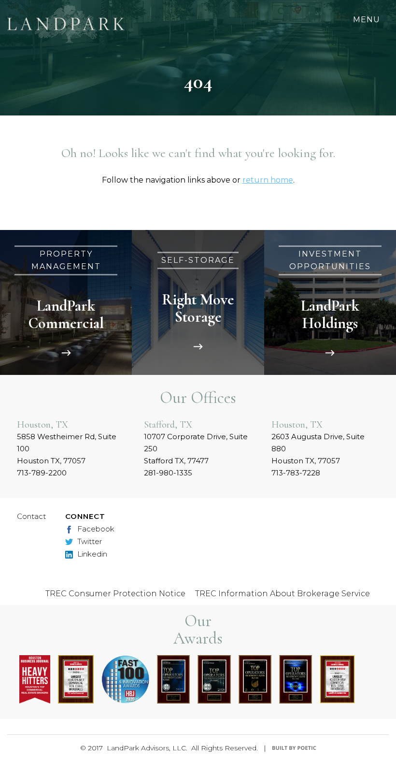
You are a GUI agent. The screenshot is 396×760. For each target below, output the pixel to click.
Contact (31, 516)
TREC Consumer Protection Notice (115, 593)
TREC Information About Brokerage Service (282, 593)
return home (267, 180)
